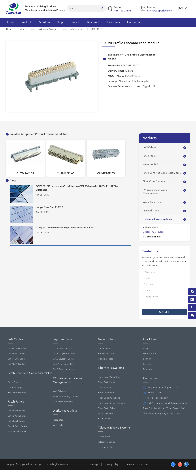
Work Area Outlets (153, 202)
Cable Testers (104, 348)
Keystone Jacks (151, 164)
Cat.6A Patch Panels (17, 426)
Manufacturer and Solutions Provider (45, 10)
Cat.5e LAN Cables (17, 348)
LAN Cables (149, 147)
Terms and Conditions (137, 464)
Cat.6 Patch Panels (16, 421)
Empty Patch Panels (17, 432)
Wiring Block (151, 227)
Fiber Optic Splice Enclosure (112, 403)
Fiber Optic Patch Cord (109, 377)
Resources (93, 22)
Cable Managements (63, 402)
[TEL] (192, 307)
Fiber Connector (106, 393)
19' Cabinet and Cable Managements (155, 192)
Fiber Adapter (105, 387)
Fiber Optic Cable (106, 408)
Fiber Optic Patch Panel (109, 398)
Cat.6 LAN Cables (16, 354)
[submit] (103, 8)
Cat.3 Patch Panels (16, 411)
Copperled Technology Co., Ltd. (34, 464)
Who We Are (149, 354)
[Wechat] (192, 315)
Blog (60, 22)
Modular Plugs (15, 387)
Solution (44, 22)
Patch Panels (149, 156)
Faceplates (58, 420)
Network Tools (151, 211)
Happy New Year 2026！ (50, 207)
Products (26, 22)
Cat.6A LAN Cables (17, 359)
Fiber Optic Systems (154, 181)
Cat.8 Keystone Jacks (63, 369)
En (186, 8)
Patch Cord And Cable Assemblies (162, 173)
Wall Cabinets (59, 391)
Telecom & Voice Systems (44, 29)
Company (113, 22)
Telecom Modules (72, 29)
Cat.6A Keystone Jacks (64, 364)
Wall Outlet (58, 425)
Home (10, 22)
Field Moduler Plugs (17, 393)
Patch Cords (14, 382)
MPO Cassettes (105, 413)
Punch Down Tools (107, 354)
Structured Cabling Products (40, 7)
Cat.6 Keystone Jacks (63, 359)
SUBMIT (164, 312)
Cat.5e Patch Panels (17, 416)
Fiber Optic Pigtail (106, 382)
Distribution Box (153, 237)
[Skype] (192, 291)
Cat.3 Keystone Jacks (63, 348)
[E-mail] (192, 299)
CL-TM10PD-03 (94, 29)
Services (75, 22)
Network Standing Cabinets (66, 396)
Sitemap (94, 464)
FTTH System (104, 419)
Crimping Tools (105, 359)
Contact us (134, 22)
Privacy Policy (112, 464)
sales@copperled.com (157, 398)
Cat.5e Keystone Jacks (64, 354)
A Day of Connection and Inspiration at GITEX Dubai (65, 228)
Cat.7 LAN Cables (16, 364)
